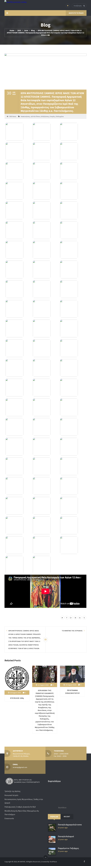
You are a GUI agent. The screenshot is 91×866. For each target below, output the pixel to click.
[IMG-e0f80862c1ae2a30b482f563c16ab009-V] (18, 309)
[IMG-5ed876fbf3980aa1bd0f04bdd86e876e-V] (72, 525)
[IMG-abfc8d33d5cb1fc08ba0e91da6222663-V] (72, 230)
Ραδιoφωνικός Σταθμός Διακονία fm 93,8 (20, 807)
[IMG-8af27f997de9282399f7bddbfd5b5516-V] (45, 466)
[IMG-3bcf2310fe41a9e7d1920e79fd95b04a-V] (18, 466)
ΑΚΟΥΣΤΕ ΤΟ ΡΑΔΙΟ (76, 13)
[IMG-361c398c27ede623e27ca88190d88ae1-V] (18, 191)
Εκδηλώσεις (45, 116)
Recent (67, 816)
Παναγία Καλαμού (66, 836)
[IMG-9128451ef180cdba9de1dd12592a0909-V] (72, 368)
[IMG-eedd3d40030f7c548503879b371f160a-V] (72, 289)
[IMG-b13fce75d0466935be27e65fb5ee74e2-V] (72, 486)
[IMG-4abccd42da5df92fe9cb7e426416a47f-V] (18, 545)
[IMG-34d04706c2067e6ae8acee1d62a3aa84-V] (45, 407)
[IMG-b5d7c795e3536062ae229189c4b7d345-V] (72, 309)
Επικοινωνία (9, 818)
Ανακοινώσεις (25, 116)
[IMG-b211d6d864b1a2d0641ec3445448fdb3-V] (18, 230)
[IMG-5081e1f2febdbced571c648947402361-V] (45, 289)
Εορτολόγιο (62, 807)
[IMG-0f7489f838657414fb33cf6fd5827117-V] (45, 151)
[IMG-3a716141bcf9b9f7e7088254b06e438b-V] (45, 486)
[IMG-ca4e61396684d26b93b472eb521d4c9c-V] (18, 328)
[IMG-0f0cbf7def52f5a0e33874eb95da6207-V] (45, 230)
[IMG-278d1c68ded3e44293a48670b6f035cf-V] (45, 250)
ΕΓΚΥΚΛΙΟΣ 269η (17, 698)
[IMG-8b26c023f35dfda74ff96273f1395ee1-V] (45, 191)
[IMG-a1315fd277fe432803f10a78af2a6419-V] (45, 309)
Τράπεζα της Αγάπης (12, 791)
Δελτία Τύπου (35, 116)
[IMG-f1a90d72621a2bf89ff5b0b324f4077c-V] (72, 328)
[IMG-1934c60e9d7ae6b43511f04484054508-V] (18, 289)
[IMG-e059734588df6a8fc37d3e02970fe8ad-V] (72, 427)
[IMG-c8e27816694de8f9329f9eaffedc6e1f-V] (18, 132)
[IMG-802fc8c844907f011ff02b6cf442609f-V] (45, 447)
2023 (19, 30)
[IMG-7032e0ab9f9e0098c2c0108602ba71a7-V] (18, 407)
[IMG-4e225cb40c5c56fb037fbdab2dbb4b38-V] (18, 525)
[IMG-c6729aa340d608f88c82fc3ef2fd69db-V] (18, 387)
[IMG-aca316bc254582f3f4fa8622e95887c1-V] (72, 151)
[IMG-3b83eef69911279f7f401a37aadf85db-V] (72, 191)
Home (12, 30)
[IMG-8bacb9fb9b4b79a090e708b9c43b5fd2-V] (72, 132)
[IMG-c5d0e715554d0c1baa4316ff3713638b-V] (18, 269)
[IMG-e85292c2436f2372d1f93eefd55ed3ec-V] (45, 387)
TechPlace (53, 862)
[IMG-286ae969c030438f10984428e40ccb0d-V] (72, 447)
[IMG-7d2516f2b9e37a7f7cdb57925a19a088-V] (18, 171)
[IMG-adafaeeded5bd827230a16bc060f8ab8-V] (45, 171)
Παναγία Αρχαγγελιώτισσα (70, 824)
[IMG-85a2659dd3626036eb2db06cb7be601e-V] (45, 525)
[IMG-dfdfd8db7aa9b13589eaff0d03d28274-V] (45, 269)
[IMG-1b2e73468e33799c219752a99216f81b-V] (18, 210)
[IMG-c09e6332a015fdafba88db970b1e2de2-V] (18, 250)
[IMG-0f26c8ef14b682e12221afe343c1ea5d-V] (45, 565)
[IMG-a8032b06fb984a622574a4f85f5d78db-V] (72, 250)
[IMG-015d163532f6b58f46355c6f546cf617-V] (72, 387)
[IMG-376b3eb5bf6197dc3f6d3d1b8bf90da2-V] (18, 427)
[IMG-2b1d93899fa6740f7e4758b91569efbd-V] (45, 348)
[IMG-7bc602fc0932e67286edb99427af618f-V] (45, 427)
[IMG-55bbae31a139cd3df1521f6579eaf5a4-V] (72, 506)
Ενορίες (52, 116)
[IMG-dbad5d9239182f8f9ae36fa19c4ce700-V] (45, 545)
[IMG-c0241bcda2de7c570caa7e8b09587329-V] (72, 269)
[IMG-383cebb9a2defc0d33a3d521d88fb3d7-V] (18, 368)
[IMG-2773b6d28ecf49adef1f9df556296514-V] (72, 210)
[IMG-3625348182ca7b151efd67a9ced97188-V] (72, 348)
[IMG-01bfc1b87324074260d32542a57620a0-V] (72, 466)
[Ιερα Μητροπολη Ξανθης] (16, 2)
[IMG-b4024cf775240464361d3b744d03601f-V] (45, 328)
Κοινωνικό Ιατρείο (11, 795)
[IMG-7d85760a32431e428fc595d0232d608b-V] (18, 447)
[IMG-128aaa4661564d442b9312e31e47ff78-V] (45, 506)
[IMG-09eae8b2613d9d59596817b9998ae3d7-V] (18, 151)
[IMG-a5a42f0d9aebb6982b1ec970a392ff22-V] (18, 506)
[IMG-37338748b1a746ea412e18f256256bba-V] (45, 132)
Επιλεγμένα (60, 116)
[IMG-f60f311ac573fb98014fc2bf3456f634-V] (72, 407)
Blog (33, 30)
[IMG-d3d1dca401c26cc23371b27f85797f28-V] (72, 171)
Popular (54, 817)
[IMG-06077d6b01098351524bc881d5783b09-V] (45, 368)
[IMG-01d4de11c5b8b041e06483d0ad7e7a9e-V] (18, 565)
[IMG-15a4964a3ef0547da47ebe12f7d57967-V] (72, 545)
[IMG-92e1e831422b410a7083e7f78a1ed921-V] (18, 348)
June (26, 30)
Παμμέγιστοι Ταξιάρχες (68, 848)
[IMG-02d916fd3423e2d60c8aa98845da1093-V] (45, 210)
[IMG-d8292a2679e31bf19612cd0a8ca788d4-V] (18, 486)
